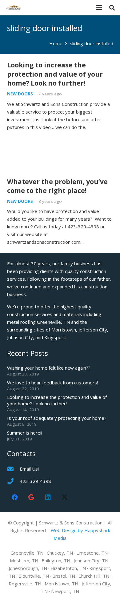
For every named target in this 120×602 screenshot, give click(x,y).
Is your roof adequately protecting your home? (56, 418)
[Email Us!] (13, 469)
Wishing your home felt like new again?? (48, 368)
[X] (64, 497)
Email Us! (29, 469)
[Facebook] (14, 497)
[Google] (31, 497)
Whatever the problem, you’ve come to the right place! (57, 186)
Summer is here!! (24, 433)
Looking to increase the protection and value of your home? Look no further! (55, 74)
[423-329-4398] (13, 481)
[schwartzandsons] (14, 8)
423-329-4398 (35, 481)
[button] (99, 8)
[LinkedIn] (48, 497)
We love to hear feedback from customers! (52, 382)
